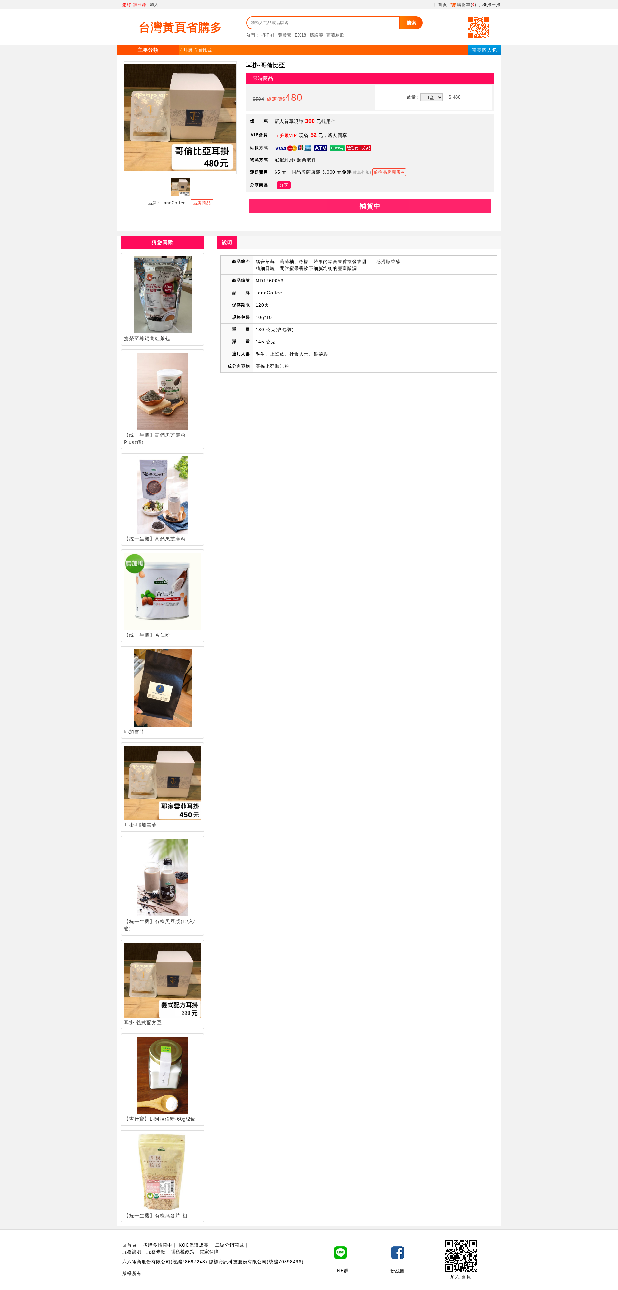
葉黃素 (285, 35)
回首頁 (440, 4)
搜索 (411, 22)
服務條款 (156, 1251)
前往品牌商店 (387, 172)
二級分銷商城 (229, 1244)
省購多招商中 (157, 1244)
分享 (283, 185)
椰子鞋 (268, 35)
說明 (227, 242)
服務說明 (132, 1251)
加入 (154, 4)
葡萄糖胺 (335, 35)
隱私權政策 (183, 1251)
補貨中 (370, 206)
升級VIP (288, 135)
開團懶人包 (484, 50)
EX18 (300, 35)
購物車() (466, 4)
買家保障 (209, 1251)
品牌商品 (202, 202)
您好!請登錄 (134, 4)
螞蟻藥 (316, 35)
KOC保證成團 (194, 1244)
